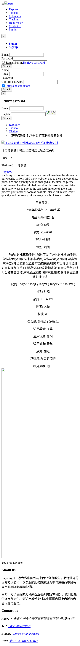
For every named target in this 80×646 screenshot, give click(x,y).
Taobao (13, 12)
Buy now (6, 171)
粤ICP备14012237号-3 (23, 641)
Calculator (15, 16)
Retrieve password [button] (34, 62)
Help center (16, 22)
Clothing (14, 131)
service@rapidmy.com (26, 633)
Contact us (15, 26)
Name (5, 70)
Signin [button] (13, 29)
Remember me (25, 62)
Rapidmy (14, 124)
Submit (7, 66)
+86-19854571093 (19, 626)
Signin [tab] (13, 43)
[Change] (51, 112)
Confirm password (12, 81)
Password (7, 58)
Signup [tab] (13, 47)
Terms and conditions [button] (17, 85)
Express (13, 9)
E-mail (5, 54)
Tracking (14, 19)
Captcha (6, 114)
